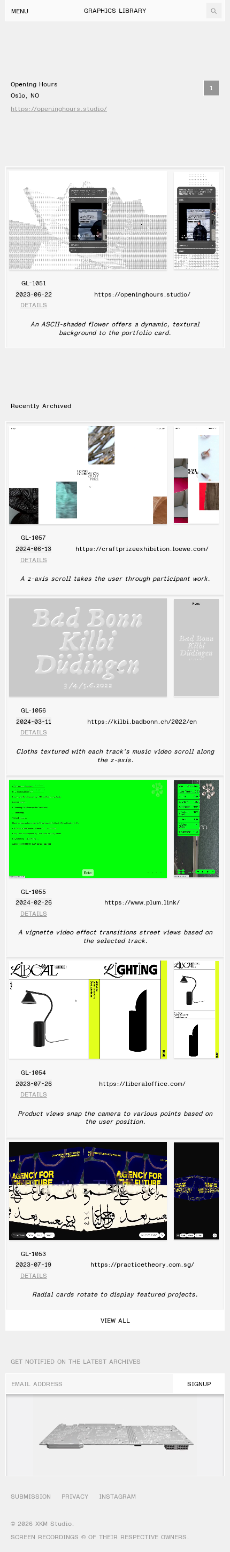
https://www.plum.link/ (142, 902)
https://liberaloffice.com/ (142, 1083)
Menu (19, 10)
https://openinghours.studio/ (59, 109)
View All (115, 1320)
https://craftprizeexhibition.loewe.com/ (142, 548)
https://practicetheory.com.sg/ (142, 1264)
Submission (31, 1496)
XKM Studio (53, 1523)
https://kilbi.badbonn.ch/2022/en (142, 721)
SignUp (199, 1383)
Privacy (75, 1496)
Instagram (117, 1496)
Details (33, 305)
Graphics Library (115, 10)
